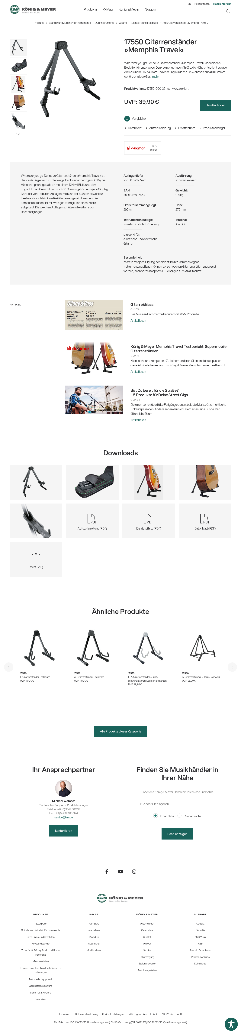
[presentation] (8, 667)
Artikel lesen (138, 320)
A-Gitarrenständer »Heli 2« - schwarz (201, 677)
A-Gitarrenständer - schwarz (89, 677)
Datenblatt (135, 128)
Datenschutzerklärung (86, 1014)
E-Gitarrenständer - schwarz (35, 677)
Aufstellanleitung (160, 128)
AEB (179, 1014)
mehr (155, 76)
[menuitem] (90, 9)
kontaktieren (63, 830)
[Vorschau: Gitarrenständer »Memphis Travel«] (18, 66)
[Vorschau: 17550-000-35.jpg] (18, 47)
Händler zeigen (177, 834)
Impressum (65, 1014)
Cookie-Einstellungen (113, 1014)
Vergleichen (139, 118)
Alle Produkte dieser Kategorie (120, 731)
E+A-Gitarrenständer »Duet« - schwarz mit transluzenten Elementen (147, 678)
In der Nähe (166, 816)
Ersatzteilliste (186, 128)
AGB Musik (167, 1014)
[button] (116, 706)
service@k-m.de (63, 817)
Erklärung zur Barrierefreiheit (142, 1014)
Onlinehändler (192, 816)
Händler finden (202, 3)
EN (189, 3)
